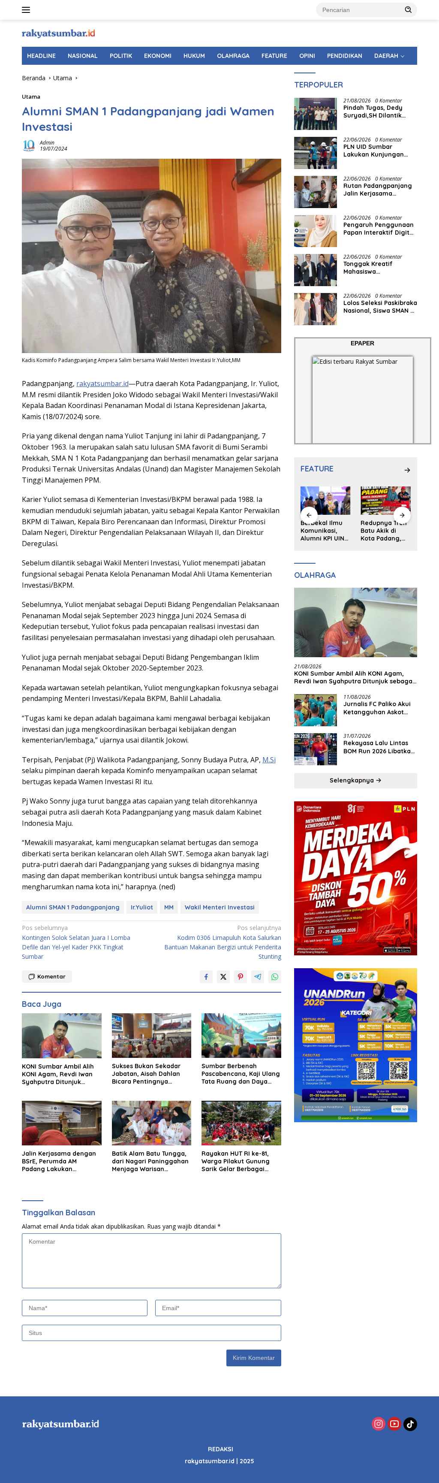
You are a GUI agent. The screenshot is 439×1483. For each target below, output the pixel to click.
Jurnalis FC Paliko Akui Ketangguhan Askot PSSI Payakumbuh (377, 708)
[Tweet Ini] (223, 976)
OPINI (307, 56)
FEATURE (274, 56)
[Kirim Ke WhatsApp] (274, 976)
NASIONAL (83, 56)
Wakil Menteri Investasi (220, 907)
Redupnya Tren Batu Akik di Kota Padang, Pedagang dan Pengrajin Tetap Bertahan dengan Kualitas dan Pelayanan (385, 531)
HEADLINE (41, 56)
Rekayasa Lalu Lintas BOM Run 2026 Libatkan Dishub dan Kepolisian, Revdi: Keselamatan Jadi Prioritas (379, 747)
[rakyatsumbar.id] (58, 33)
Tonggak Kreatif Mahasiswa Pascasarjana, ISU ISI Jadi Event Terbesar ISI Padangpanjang (377, 267)
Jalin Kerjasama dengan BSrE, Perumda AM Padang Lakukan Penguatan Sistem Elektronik (59, 1161)
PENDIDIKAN (344, 56)
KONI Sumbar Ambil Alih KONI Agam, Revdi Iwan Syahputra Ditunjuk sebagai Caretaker (58, 1074)
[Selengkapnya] (407, 470)
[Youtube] (394, 1424)
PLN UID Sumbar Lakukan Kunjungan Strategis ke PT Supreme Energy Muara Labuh (379, 150)
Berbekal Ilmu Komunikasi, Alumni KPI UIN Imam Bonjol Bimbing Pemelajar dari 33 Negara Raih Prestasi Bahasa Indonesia (325, 531)
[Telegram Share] (257, 976)
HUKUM (194, 56)
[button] (408, 9)
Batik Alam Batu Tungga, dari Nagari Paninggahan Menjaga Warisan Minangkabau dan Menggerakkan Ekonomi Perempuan (150, 1161)
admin (47, 142)
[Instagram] (378, 1424)
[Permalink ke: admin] (29, 145)
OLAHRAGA (233, 56)
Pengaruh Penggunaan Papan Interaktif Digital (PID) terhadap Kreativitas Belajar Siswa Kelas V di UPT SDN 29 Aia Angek (379, 228)
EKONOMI (157, 56)
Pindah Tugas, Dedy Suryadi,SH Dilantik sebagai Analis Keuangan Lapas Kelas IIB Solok (377, 111)
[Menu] (27, 10)
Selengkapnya (353, 780)
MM (169, 907)
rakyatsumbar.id (102, 383)
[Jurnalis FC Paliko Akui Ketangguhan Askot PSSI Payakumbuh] (315, 710)
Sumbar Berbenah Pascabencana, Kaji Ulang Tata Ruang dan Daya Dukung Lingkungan (240, 1074)
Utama (31, 96)
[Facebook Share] (206, 976)
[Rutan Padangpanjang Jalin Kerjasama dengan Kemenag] (315, 192)
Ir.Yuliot (142, 907)
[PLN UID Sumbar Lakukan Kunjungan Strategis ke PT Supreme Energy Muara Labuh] (315, 153)
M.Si (269, 759)
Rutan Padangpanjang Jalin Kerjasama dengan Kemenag (377, 189)
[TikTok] (410, 1424)
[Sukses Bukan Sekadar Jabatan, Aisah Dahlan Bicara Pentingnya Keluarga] (152, 1035)
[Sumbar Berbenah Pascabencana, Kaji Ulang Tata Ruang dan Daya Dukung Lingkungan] (241, 1035)
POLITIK (121, 56)
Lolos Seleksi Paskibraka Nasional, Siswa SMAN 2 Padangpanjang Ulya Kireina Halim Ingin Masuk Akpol (380, 306)
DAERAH (386, 56)
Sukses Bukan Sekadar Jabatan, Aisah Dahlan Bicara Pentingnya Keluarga (146, 1074)
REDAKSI (220, 1449)
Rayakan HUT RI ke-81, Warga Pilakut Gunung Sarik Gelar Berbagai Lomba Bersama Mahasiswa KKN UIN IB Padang (235, 1161)
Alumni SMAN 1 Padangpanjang (73, 907)
